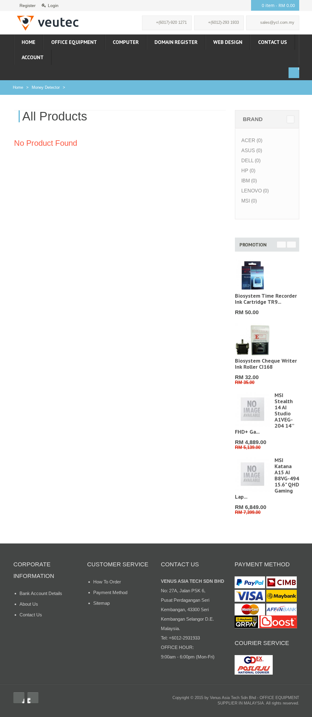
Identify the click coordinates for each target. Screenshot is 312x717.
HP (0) (248, 170)
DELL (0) (251, 160)
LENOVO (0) (255, 190)
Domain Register (175, 42)
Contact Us (272, 42)
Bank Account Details (41, 593)
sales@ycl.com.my (277, 22)
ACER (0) (251, 140)
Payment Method (110, 592)
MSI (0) (249, 200)
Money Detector (46, 87)
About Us (29, 604)
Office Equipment (74, 42)
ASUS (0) (251, 150)
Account (33, 57)
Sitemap (101, 603)
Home (28, 42)
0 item (278, 5)
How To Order (107, 581)
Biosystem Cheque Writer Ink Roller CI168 (266, 363)
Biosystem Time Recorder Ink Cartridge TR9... (266, 298)
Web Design (227, 42)
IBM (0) (249, 180)
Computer (126, 42)
